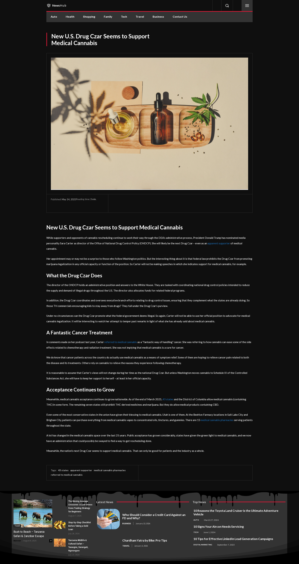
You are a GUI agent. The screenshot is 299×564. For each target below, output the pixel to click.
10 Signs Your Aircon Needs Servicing (218, 526)
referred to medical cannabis (67, 474)
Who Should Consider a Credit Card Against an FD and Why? (153, 516)
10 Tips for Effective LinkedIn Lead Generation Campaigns (233, 539)
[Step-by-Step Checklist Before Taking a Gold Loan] (60, 525)
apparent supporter (81, 470)
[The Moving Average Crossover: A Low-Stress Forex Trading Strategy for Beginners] (60, 504)
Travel (17, 526)
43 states (63, 470)
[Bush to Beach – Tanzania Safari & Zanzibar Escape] (32, 513)
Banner (17, 540)
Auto (196, 520)
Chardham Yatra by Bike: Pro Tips (144, 540)
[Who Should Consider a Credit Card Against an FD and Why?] (108, 519)
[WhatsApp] (78, 204)
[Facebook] (54, 204)
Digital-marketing (202, 545)
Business (126, 523)
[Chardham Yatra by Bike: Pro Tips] (108, 543)
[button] (227, 5)
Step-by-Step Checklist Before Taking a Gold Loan (79, 526)
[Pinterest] (70, 204)
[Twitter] (62, 204)
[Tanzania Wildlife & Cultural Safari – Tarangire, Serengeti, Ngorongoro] (60, 543)
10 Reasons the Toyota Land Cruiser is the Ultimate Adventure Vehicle (235, 512)
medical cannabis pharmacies (110, 470)
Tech (195, 532)
